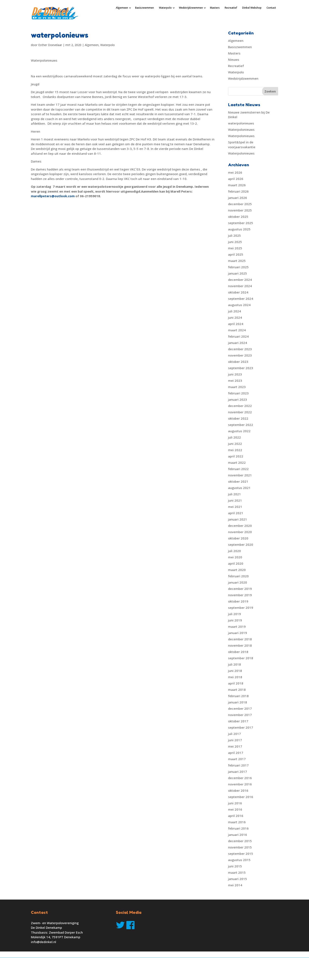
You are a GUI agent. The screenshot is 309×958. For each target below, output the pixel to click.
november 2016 (240, 784)
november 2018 (240, 645)
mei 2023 (235, 380)
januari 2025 (237, 273)
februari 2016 (238, 828)
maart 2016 (237, 822)
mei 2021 (235, 507)
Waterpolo (165, 7)
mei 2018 (235, 677)
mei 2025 (235, 248)
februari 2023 (238, 393)
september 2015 (240, 853)
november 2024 (240, 286)
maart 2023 (237, 387)
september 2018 (240, 658)
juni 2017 (235, 740)
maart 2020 (237, 570)
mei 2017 (235, 746)
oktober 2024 (238, 292)
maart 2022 (237, 462)
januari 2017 (237, 771)
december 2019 (240, 589)
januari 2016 (237, 834)
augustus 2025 (239, 229)
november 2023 (240, 355)
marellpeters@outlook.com (53, 196)
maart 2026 (237, 185)
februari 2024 (238, 336)
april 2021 (235, 513)
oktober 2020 (238, 538)
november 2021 (240, 475)
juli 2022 (234, 437)
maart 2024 (237, 330)
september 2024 (240, 298)
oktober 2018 (238, 652)
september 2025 (240, 223)
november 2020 (240, 532)
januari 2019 (237, 633)
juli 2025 (234, 235)
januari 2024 (237, 343)
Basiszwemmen (144, 7)
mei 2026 (235, 172)
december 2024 (240, 279)
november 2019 (240, 595)
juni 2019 (235, 620)
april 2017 (235, 753)
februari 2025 (238, 267)
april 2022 (235, 456)
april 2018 (235, 683)
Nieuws (233, 59)
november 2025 (240, 210)
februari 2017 (238, 765)
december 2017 (240, 708)
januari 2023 (237, 399)
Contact (271, 7)
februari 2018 (238, 696)
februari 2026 (238, 191)
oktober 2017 (238, 721)
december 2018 (240, 639)
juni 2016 (235, 803)
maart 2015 (237, 872)
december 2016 (240, 778)
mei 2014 (235, 885)
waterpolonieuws (241, 123)
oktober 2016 (238, 790)
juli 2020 (234, 551)
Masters (215, 7)
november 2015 (240, 847)
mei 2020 (235, 557)
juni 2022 (235, 443)
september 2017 (240, 727)
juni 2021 (235, 500)
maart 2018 (237, 689)
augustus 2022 (239, 431)
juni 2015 (235, 866)
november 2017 (240, 715)
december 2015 (240, 841)
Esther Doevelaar (50, 45)
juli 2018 (234, 664)
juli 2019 (234, 614)
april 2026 (235, 179)
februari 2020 (238, 576)
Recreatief (231, 7)
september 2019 (240, 607)
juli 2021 (234, 494)
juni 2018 (235, 671)
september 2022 (240, 425)
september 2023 (240, 368)
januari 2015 (237, 879)
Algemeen (122, 7)
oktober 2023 (238, 361)
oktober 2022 (238, 418)
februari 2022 (238, 469)
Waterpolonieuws (241, 129)
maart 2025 (237, 261)
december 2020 (240, 525)
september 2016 (240, 797)
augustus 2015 (239, 860)
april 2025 (235, 254)
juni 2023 (235, 374)
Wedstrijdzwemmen (191, 7)
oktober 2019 (238, 601)
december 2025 (240, 204)
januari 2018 (237, 702)
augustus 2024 (239, 305)
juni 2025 (235, 242)
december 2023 (240, 349)
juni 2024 (235, 317)
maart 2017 (237, 759)
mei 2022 (235, 450)
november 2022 (240, 412)
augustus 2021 (239, 488)
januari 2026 (237, 198)
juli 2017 (234, 734)
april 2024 (235, 324)
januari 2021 (237, 519)
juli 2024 (234, 311)
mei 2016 (235, 809)
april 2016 (235, 816)
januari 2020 (237, 582)
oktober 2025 (238, 216)
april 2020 (235, 563)
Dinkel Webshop (251, 7)
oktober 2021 (238, 481)
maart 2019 (237, 626)
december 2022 (240, 406)
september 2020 (240, 544)
